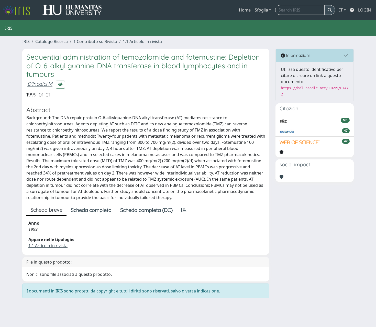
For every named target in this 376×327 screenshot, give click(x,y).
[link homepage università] (72, 10)
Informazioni (297, 55)
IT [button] (341, 10)
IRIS (26, 41)
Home (245, 10)
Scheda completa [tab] (91, 210)
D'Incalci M (39, 84)
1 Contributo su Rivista (95, 41)
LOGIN (364, 10)
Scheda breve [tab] (46, 209)
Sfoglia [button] (261, 10)
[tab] (184, 210)
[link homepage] (18, 10)
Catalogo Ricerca (51, 41)
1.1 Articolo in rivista (142, 41)
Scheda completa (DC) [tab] (146, 210)
